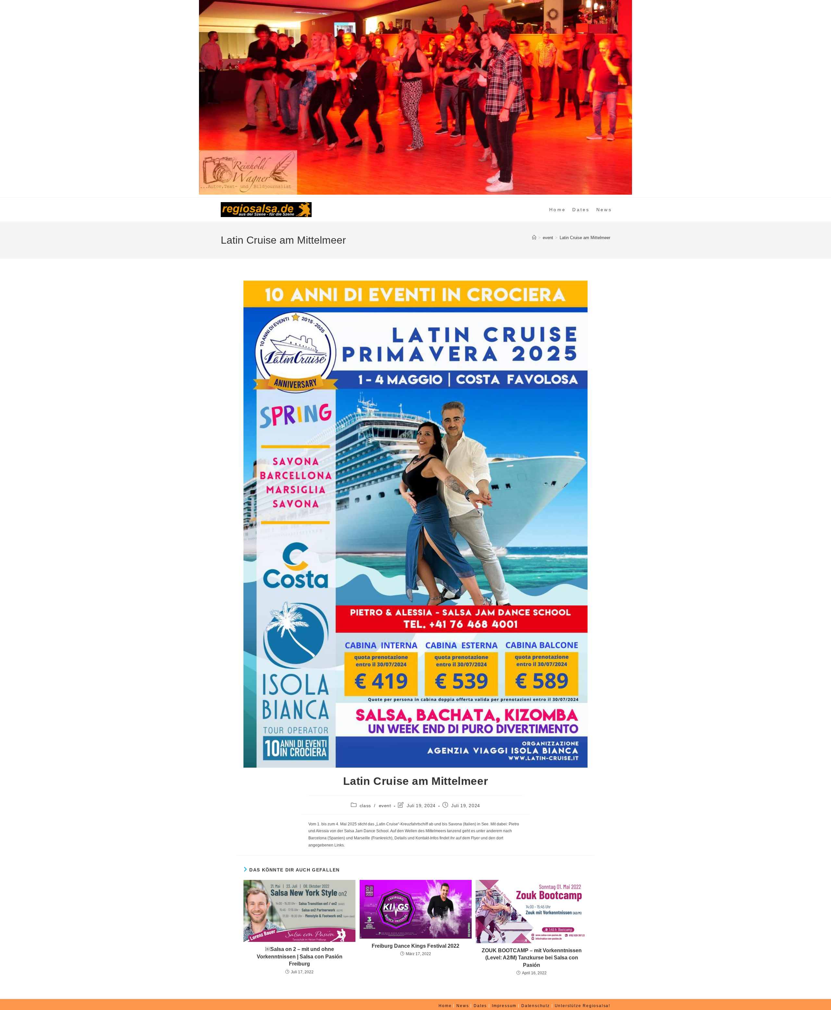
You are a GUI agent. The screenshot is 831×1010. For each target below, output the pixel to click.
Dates (480, 1006)
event (385, 805)
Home (445, 1006)
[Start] (534, 237)
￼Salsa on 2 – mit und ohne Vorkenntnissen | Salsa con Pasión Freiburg (299, 956)
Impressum (504, 1006)
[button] (10, 97)
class (365, 805)
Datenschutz (535, 1006)
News (462, 1006)
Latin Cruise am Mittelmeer (585, 237)
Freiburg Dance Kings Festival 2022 (415, 946)
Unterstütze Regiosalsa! (582, 1006)
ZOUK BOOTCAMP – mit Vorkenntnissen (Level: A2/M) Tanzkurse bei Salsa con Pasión (532, 958)
